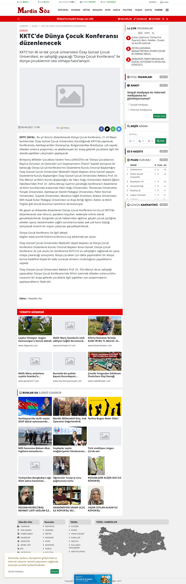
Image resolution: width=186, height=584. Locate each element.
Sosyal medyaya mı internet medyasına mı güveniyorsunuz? (146, 95)
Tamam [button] (54, 571)
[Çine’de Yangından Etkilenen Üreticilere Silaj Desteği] (104, 361)
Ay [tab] (153, 32)
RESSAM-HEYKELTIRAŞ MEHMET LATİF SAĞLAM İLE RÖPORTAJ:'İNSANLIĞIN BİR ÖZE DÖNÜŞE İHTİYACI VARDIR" (34, 509)
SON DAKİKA (26, 530)
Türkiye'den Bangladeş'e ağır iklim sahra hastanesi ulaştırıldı (34, 479)
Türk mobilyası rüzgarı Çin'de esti (101, 450)
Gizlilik (74, 541)
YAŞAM (138, 9)
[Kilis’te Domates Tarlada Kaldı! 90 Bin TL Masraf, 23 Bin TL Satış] (104, 325)
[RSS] (167, 18)
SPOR (107, 9)
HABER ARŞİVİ (26, 533)
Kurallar (75, 537)
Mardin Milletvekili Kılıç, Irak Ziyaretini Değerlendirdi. (69, 420)
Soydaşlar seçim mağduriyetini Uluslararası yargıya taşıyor (68, 450)
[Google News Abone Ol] (63, 127)
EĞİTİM (86, 9)
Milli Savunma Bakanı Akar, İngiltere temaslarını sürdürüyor (34, 450)
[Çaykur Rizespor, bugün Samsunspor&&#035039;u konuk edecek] (35, 325)
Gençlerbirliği (136, 186)
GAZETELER (25, 552)
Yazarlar (141, 18)
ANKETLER (25, 541)
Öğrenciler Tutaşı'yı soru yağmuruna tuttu (67, 479)
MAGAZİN (97, 9)
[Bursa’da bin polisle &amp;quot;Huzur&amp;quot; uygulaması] (70, 361)
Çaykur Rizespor (138, 195)
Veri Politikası (78, 551)
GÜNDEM (75, 9)
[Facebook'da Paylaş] (101, 129)
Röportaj (63, 9)
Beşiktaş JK (135, 190)
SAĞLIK (116, 9)
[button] (166, 10)
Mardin (152, 2)
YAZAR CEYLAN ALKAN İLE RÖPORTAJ (103, 509)
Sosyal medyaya (139, 104)
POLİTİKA (127, 9)
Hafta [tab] (147, 32)
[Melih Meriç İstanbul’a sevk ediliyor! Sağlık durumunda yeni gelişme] (70, 325)
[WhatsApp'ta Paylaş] (113, 129)
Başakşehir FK (137, 181)
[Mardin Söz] (33, 10)
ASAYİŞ (148, 9)
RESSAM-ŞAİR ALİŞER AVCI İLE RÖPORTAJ (104, 479)
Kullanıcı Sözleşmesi (75, 546)
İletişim (155, 18)
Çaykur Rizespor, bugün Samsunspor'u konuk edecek (35, 339)
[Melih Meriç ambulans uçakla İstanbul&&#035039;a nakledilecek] (35, 361)
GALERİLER (126, 18)
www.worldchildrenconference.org (50, 236)
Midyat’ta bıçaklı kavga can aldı (75, 18)
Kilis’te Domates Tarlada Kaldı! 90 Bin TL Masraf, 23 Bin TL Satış (103, 339)
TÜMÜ (163, 77)
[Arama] (163, 18)
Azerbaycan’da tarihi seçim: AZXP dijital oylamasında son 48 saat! (34, 420)
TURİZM (158, 9)
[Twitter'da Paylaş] (107, 129)
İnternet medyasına (141, 109)
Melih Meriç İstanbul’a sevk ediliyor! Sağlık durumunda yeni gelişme (69, 339)
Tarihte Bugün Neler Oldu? (103, 418)
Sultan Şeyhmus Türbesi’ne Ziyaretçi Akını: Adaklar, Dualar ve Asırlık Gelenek (148, 40)
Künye (74, 530)
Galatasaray (136, 169)
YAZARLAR (24, 526)
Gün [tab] (140, 32)
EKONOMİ (49, 545)
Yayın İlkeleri (77, 533)
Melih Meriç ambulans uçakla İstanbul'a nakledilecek (31, 375)
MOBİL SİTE (25, 545)
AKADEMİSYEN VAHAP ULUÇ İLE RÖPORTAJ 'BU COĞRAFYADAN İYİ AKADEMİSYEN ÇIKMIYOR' (69, 509)
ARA (161, 141)
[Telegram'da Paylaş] (118, 129)
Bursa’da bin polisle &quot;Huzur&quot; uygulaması (64, 375)
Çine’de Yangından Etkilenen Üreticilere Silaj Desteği (104, 375)
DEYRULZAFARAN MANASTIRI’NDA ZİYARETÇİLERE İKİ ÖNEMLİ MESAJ (148, 51)
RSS (21, 548)
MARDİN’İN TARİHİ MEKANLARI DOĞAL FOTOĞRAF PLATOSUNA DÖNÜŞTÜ (148, 61)
